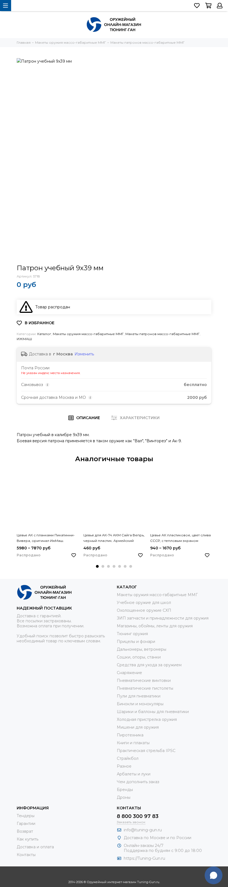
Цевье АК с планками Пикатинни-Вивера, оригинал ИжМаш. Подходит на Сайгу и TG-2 (46, 538)
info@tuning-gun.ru (143, 829)
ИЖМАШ (24, 339)
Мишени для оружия (138, 727)
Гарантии (26, 823)
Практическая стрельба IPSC (146, 750)
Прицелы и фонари (136, 641)
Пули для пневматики (138, 696)
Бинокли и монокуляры (140, 703)
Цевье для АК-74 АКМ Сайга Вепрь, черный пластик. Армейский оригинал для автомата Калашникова (114, 538)
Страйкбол (127, 758)
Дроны (123, 797)
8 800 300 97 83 (137, 816)
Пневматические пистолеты (145, 688)
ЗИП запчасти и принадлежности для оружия (163, 618)
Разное (124, 766)
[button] (97, 566)
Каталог (44, 334)
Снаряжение (129, 672)
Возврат (25, 831)
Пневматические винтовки (144, 680)
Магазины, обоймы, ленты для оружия (155, 625)
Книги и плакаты (133, 742)
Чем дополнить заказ (138, 781)
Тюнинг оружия (132, 633)
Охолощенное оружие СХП (144, 610)
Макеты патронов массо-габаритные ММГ (162, 334)
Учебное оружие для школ (144, 602)
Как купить (27, 839)
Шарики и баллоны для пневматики (153, 711)
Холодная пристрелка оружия (147, 719)
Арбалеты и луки (133, 774)
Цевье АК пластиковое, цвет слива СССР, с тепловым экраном (180, 538)
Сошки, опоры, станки (139, 657)
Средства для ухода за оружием (149, 664)
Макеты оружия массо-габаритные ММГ (88, 334)
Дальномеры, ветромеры (141, 649)
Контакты (26, 854)
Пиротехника (130, 735)
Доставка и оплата (35, 846)
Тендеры (25, 815)
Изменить (84, 354)
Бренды (125, 789)
